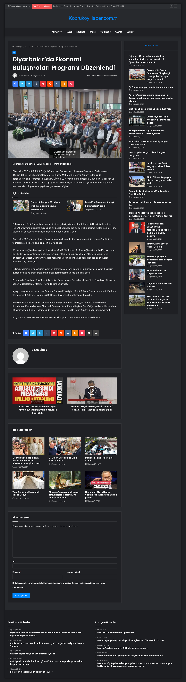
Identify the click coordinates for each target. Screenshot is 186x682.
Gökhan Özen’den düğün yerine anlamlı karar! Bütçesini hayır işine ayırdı (26, 460)
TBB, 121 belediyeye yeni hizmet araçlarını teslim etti (159, 180)
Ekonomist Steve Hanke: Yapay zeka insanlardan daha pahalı (101, 495)
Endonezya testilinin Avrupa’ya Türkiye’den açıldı (159, 119)
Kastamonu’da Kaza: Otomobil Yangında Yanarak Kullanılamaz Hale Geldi (158, 301)
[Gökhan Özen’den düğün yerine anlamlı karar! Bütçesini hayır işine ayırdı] (28, 446)
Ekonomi (80, 32)
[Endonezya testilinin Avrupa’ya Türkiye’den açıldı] (137, 120)
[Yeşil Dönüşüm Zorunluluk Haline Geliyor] (28, 480)
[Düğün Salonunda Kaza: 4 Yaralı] (137, 287)
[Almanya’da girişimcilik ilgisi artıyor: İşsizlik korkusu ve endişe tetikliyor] (65, 480)
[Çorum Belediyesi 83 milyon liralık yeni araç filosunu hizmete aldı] (21, 205)
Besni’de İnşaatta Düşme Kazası (156, 272)
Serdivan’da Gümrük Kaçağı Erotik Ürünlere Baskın (158, 166)
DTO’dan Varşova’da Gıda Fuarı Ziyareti (63, 459)
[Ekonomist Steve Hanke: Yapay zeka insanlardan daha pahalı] (101, 480)
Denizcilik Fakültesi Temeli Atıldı (99, 459)
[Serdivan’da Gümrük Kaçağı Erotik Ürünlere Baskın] (137, 167)
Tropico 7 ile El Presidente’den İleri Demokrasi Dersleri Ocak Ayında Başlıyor (150, 214)
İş (25, 46)
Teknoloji (105, 32)
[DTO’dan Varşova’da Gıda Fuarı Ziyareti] (65, 446)
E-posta (16, 572)
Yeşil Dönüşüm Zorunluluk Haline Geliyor (26, 493)
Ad (14, 561)
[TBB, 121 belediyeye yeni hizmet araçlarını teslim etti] (137, 181)
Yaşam (118, 32)
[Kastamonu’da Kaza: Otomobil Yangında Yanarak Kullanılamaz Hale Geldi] (137, 300)
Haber (69, 32)
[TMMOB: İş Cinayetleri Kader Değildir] (137, 247)
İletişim (130, 32)
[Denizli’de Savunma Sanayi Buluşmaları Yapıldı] (75, 205)
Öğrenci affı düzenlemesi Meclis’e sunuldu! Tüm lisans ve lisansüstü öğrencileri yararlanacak (146, 59)
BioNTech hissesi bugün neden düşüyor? (150, 108)
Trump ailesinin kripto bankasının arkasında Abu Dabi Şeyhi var (146, 132)
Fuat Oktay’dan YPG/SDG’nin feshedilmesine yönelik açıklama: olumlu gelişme (159, 229)
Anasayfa (57, 32)
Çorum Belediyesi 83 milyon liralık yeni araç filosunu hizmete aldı (45, 206)
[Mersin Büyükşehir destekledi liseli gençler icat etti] (137, 260)
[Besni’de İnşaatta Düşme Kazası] (137, 274)
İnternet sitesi (73, 572)
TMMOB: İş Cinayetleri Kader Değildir (158, 245)
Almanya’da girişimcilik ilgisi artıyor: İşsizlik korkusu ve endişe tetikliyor (64, 495)
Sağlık (93, 32)
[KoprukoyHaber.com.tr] (93, 18)
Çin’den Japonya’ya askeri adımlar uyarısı (151, 87)
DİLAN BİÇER (23, 76)
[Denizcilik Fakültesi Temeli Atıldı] (101, 446)
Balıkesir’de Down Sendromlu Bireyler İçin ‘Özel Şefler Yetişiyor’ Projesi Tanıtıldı (88, 6)
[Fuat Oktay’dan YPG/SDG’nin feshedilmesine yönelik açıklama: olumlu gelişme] (137, 227)
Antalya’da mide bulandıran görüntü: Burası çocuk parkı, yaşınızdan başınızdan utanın (151, 98)
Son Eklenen (151, 45)
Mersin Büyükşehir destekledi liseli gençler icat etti (159, 259)
